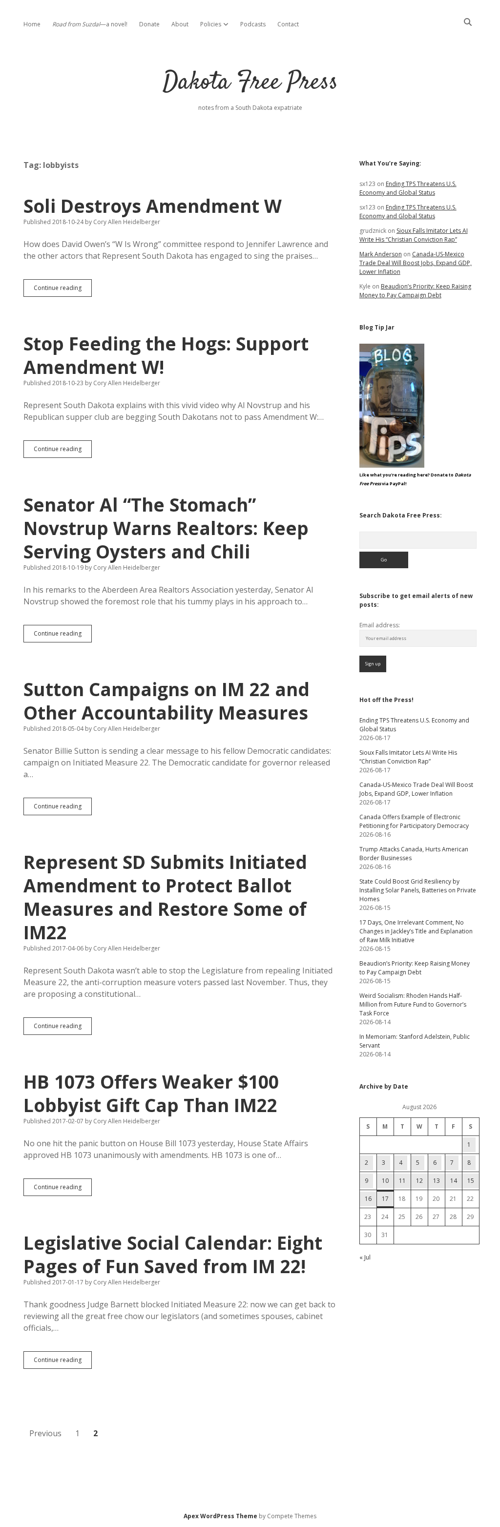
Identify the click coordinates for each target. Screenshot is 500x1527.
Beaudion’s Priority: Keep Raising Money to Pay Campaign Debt (415, 290)
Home (32, 24)
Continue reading (63, 290)
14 (453, 1180)
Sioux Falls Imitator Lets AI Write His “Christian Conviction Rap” (413, 235)
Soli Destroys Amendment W (152, 205)
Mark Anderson (380, 254)
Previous (45, 1433)
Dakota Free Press (250, 83)
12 (419, 1180)
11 (402, 1180)
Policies (210, 24)
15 (470, 1180)
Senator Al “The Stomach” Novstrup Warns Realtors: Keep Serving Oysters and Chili (166, 528)
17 (385, 1199)
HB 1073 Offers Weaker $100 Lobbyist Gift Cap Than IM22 (151, 1093)
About (179, 24)
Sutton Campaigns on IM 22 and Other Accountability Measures (166, 701)
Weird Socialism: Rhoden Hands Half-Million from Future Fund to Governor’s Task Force (412, 1004)
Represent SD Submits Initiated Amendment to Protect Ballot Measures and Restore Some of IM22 (165, 897)
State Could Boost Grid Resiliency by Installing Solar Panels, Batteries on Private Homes (417, 890)
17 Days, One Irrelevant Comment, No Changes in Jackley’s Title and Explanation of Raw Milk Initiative (416, 931)
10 (385, 1180)
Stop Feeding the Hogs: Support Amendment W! (166, 355)
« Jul (365, 1257)
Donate (149, 24)
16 (368, 1199)
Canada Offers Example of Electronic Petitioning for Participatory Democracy (414, 821)
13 (436, 1180)
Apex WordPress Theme (220, 1516)
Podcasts (253, 24)
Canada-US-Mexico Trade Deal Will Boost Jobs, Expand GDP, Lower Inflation (415, 263)
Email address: (379, 625)
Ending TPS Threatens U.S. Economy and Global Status (408, 188)
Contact (288, 24)
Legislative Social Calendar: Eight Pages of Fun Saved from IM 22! (172, 1254)
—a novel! (89, 24)
